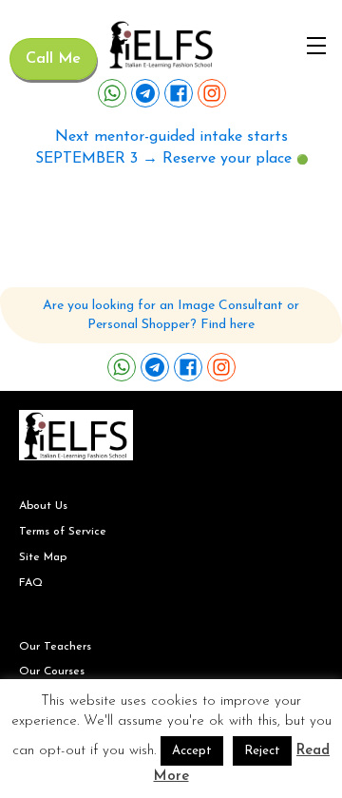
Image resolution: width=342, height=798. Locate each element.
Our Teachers (55, 646)
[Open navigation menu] (316, 46)
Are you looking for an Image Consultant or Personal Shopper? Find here (171, 315)
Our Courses (52, 671)
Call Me (53, 59)
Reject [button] (262, 751)
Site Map (42, 557)
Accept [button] (192, 751)
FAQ (31, 583)
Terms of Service (62, 531)
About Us (43, 506)
